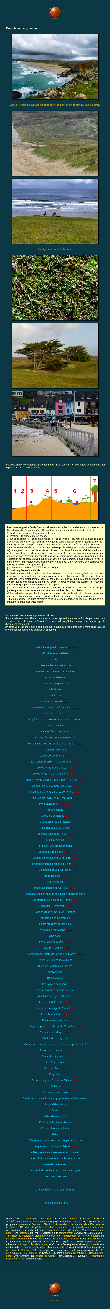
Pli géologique (55, 809)
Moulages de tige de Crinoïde (55, 996)
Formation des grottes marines (55, 845)
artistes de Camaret (46, 1255)
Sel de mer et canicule (55, 1092)
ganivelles (37, 564)
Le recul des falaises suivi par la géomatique (55, 1158)
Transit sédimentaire (55, 1176)
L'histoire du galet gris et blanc (55, 960)
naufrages (22, 1244)
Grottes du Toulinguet (55, 851)
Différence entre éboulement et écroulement (55, 1152)
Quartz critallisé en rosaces (55, 821)
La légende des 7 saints (85, 1227)
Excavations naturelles (55, 1020)
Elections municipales (47, 1221)
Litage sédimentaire (55, 1104)
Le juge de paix (78, 1224)
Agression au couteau (19, 1235)
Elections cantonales (56, 1227)
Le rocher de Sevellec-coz (55, 767)
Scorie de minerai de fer (55, 1056)
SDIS (34, 1250)
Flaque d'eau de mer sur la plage (55, 671)
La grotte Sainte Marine (55, 930)
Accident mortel (39, 1244)
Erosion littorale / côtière (55, 1128)
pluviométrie (92, 1244)
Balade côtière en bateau (55, 731)
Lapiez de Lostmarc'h (55, 755)
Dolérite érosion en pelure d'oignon (55, 737)
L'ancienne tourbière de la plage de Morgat (55, 954)
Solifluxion (55, 695)
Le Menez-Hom (55, 1062)
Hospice (77, 1221)
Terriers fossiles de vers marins (55, 990)
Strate (55, 1110)
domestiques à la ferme (66, 1238)
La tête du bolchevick (55, 1002)
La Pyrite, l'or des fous (55, 713)
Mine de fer (55, 936)
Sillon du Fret (55, 1068)
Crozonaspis (55, 972)
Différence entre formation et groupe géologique (55, 1140)
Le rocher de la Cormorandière (55, 773)
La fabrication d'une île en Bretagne (55, 912)
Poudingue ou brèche (55, 749)
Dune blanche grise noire (55, 683)
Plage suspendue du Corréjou (55, 887)
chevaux (91, 1238)
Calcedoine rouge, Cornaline (55, 869)
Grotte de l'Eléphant (55, 948)
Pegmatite (55, 1074)
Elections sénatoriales (55, 1224)
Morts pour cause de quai (40, 1218)
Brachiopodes (55, 978)
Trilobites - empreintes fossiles (55, 966)
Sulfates (55, 1086)
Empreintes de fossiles (55, 984)
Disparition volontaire (46, 1235)
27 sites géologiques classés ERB (55, 1189)
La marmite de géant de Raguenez (55, 785)
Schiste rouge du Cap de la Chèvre (55, 1080)
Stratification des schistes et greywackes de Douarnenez (55, 1098)
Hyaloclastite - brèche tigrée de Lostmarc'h (55, 743)
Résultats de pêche (31, 1227)
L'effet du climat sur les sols (55, 924)
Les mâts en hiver (92, 1218)
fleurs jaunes (60, 1230)
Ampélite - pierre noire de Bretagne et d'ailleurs (55, 719)
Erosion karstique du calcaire (55, 647)
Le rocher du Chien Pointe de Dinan (55, 761)
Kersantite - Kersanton (55, 905)
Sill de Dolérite (55, 875)
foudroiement (66, 1233)
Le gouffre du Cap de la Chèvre (55, 1146)
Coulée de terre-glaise (55, 1038)
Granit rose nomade (55, 701)
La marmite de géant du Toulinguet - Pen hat (55, 779)
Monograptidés (55, 725)
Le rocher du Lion (55, 1014)
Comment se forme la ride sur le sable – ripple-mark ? (55, 1044)
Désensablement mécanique (55, 665)
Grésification (55, 689)
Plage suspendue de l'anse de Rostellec (55, 1026)
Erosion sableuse (55, 677)
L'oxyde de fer (55, 881)
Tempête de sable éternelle (55, 918)
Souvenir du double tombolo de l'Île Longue (55, 1170)
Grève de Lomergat (55, 815)
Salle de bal (90, 1241)
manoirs (33, 1253)
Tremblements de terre (55, 1202)
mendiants (58, 1247)
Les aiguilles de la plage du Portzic (55, 899)
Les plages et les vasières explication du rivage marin (55, 893)
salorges (24, 1233)
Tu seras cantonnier (68, 1218)
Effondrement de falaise (55, 653)
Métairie (66, 1221)
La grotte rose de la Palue (55, 833)
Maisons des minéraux (55, 1050)
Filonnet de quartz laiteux (55, 827)
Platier (55, 1134)
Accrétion (55, 659)
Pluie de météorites (55, 1164)
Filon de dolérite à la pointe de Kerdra (55, 791)
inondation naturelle (75, 1253)
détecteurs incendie (21, 1221)
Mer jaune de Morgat (55, 1032)
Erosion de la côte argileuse (55, 1122)
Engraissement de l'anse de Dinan (55, 863)
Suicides (50, 1241)
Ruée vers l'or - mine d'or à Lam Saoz (55, 707)
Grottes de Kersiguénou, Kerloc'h (55, 857)
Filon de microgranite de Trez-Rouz (55, 797)
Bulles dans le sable (55, 1116)
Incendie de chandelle (33, 1247)
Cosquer (36, 1224)
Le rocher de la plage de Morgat (55, 1008)
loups (28, 1241)
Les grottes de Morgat (55, 942)
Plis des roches (55, 839)
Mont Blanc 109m (55, 803)
